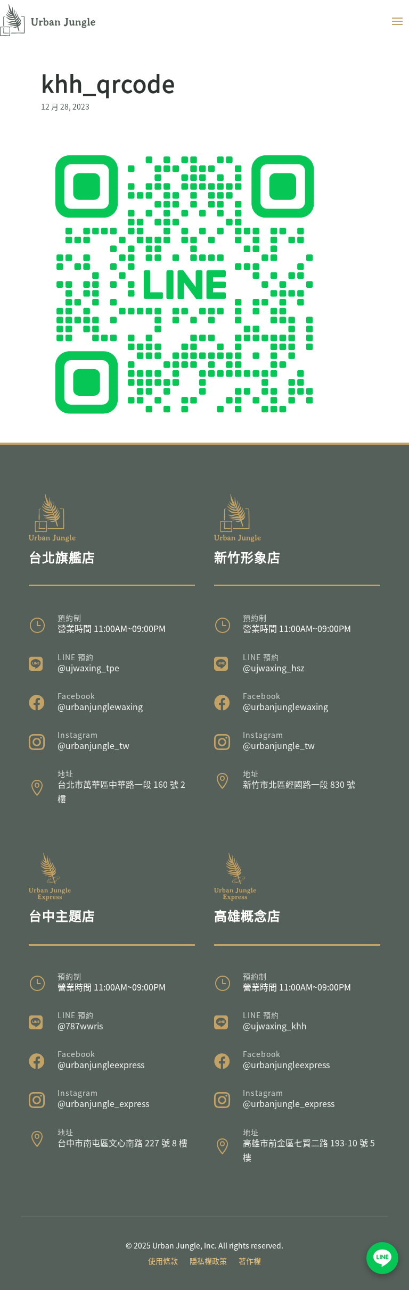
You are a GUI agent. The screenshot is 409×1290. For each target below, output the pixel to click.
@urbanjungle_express (103, 1103)
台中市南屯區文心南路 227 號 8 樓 (122, 1142)
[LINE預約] (382, 1258)
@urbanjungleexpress (101, 1064)
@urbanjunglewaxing (100, 706)
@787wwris (80, 1025)
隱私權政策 (208, 1261)
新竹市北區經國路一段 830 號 (299, 784)
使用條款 (163, 1261)
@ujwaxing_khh (275, 1025)
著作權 (250, 1261)
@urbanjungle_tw (93, 745)
